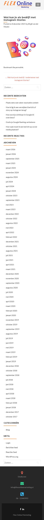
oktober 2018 (11, 370)
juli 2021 (9, 255)
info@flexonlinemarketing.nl (22, 487)
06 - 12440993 (22, 498)
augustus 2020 (12, 287)
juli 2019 (9, 338)
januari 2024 (11, 191)
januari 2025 (11, 168)
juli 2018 (9, 380)
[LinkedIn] (23, 509)
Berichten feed (12, 447)
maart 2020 (10, 306)
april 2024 (10, 186)
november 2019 (12, 320)
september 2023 (12, 200)
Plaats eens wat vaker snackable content (22, 102)
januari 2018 (11, 407)
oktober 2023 (11, 195)
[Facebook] (20, 509)
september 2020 (12, 283)
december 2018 (12, 366)
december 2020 (12, 274)
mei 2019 (9, 347)
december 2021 (12, 241)
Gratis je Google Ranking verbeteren (20, 122)
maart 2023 (10, 209)
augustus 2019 (12, 334)
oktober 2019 (11, 324)
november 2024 (12, 172)
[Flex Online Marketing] (18, 4)
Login (8, 443)
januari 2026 (11, 154)
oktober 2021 (11, 246)
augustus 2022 (12, 223)
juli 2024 (9, 181)
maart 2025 (10, 163)
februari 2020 (11, 310)
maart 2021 (10, 269)
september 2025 (12, 158)
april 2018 (10, 393)
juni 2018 (9, 384)
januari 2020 (11, 315)
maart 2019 (10, 352)
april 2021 (10, 264)
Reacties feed (11, 452)
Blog (8, 430)
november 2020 (12, 278)
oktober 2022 (11, 218)
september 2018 (12, 375)
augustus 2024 (12, 177)
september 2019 (12, 329)
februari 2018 (11, 403)
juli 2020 (9, 292)
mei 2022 (9, 228)
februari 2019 (11, 357)
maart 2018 (10, 398)
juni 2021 (9, 260)
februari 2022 (11, 237)
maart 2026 (10, 149)
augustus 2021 (12, 251)
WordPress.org (12, 457)
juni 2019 (9, 343)
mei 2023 (9, 205)
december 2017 (12, 412)
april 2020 (10, 301)
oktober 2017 (11, 416)
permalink (19, 67)
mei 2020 (9, 297)
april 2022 (10, 232)
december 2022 (12, 214)
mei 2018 (9, 389)
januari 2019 (11, 361)
